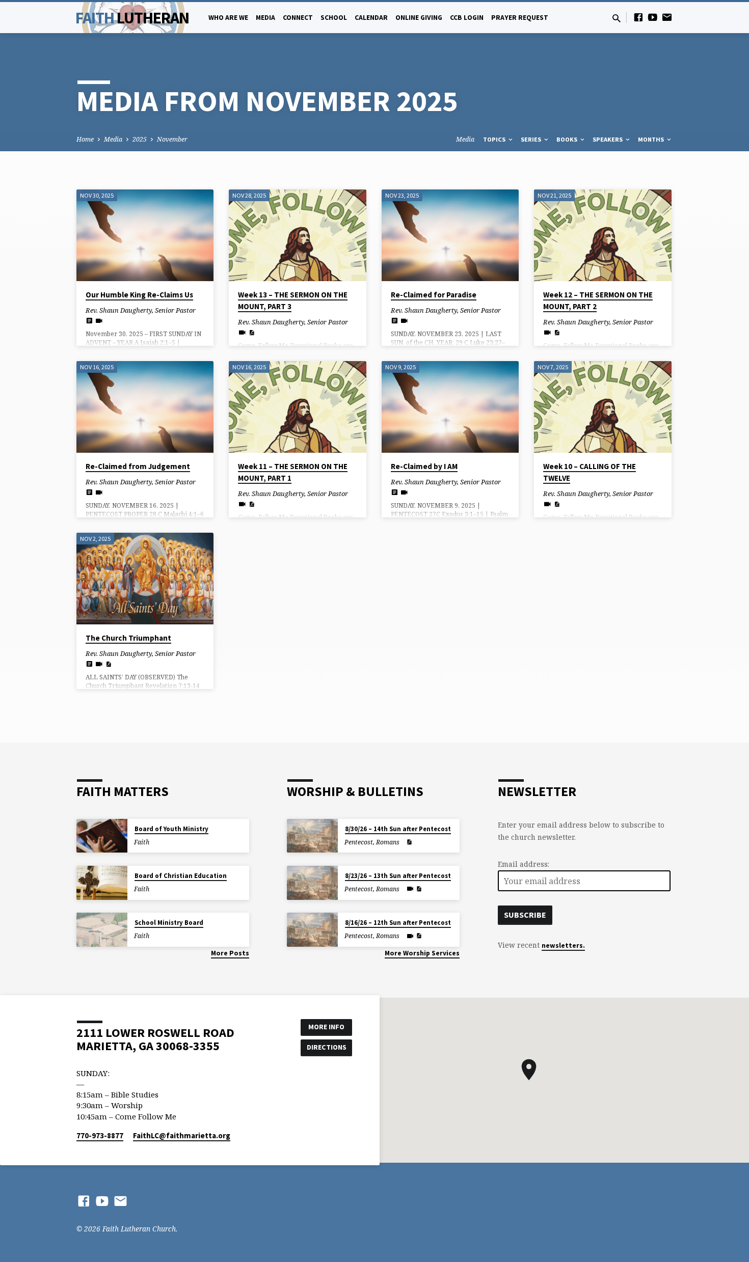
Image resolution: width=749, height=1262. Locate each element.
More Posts (230, 953)
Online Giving (418, 17)
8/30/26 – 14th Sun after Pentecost (398, 829)
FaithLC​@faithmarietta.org (181, 1135)
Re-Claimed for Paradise (433, 294)
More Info (326, 1026)
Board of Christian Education (181, 875)
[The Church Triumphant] (144, 578)
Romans (387, 842)
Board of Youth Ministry (171, 829)
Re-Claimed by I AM (424, 466)
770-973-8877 (99, 1135)
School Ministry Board (169, 922)
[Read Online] (89, 320)
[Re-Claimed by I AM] (450, 407)
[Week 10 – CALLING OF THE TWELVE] (602, 407)
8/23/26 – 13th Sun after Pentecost (398, 875)
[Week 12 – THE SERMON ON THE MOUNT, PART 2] (602, 235)
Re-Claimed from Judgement (138, 466)
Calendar (371, 17)
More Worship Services (422, 953)
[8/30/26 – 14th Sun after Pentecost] (312, 836)
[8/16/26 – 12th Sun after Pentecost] (312, 930)
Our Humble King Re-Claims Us (139, 294)
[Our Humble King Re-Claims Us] (144, 235)
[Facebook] (638, 17)
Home (85, 139)
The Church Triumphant (128, 638)
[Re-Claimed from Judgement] (144, 407)
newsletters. (563, 945)
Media (265, 17)
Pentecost (358, 842)
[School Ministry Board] (101, 930)
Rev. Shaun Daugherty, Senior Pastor (141, 310)
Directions (326, 1047)
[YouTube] (652, 17)
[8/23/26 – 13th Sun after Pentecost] (312, 883)
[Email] (667, 17)
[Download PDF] (251, 332)
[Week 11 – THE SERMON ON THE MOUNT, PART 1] (297, 407)
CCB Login (467, 17)
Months (651, 139)
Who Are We (228, 17)
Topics (495, 139)
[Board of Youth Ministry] (101, 836)
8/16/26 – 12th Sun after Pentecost (398, 922)
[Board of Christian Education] (101, 883)
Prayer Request (519, 17)
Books (567, 139)
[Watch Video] (99, 320)
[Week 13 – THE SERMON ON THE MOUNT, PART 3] (297, 235)
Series (532, 139)
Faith (132, 18)
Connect (298, 17)
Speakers (608, 139)
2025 (139, 139)
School (333, 17)
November (172, 139)
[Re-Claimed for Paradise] (450, 235)
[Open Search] (616, 18)
